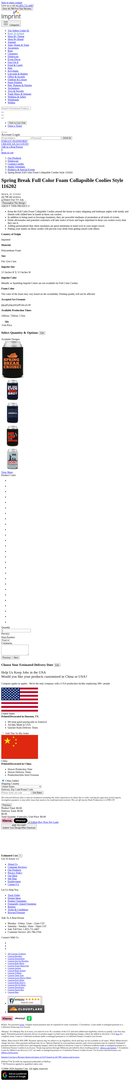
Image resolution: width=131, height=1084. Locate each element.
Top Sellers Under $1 (18, 30)
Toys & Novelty (16, 91)
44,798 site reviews (11, 197)
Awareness (13, 48)
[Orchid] (69, 573)
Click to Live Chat (17, 123)
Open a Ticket (15, 126)
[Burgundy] (69, 486)
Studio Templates (16, 166)
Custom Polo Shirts (16, 980)
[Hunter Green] (69, 535)
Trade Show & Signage (19, 94)
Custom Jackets (14, 968)
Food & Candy (15, 65)
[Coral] (69, 507)
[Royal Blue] (69, 600)
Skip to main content (11, 2)
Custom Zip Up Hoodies (18, 961)
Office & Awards (16, 76)
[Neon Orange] (69, 562)
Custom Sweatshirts (16, 959)
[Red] (69, 589)
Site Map (12, 878)
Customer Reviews (17, 867)
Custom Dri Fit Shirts (17, 985)
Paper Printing (15, 82)
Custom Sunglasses (16, 987)
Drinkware (13, 56)
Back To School (16, 33)
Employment (14, 881)
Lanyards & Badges (18, 73)
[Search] (2, 112)
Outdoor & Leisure (17, 79)
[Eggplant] (69, 518)
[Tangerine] (69, 611)
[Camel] (69, 491)
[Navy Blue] (69, 545)
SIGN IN (67, 138)
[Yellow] (69, 622)
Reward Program (16, 912)
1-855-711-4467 (25, 5)
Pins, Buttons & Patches (20, 85)
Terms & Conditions (18, 909)
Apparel (12, 42)
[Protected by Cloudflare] (26, 1012)
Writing (11, 102)
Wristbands (13, 99)
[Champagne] (69, 497)
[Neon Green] (69, 556)
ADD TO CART (19, 826)
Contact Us (13, 884)
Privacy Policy (15, 872)
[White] (69, 616)
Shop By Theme (16, 36)
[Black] (69, 480)
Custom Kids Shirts (16, 963)
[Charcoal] (69, 502)
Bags (10, 50)
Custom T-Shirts (15, 973)
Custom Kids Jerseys (16, 983)
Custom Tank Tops (16, 975)
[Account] (2, 132)
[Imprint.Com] (11, 19)
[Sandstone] (69, 605)
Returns (11, 906)
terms (22, 1025)
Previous (7, 657)
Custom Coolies (16, 163)
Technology (14, 88)
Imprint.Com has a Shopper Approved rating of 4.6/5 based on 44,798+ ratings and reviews (40, 1057)
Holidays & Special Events (21, 169)
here (117, 1034)
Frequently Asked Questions (22, 904)
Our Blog (12, 875)
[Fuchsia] (69, 524)
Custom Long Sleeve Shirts (19, 978)
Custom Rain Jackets (17, 971)
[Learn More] (30, 822)
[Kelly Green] (69, 540)
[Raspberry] (69, 584)
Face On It (13, 62)
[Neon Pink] (69, 567)
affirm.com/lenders (108, 1048)
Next (16, 657)
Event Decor (14, 59)
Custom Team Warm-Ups (18, 966)
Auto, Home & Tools (18, 45)
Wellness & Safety (17, 96)
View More (7, 472)
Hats (10, 68)
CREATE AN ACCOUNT (15, 144)
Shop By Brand (15, 39)
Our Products (14, 158)
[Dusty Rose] (69, 513)
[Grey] (69, 529)
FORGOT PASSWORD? (14, 141)
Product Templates (17, 901)
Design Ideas (14, 898)
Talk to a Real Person (12, 147)
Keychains (13, 71)
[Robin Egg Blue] (69, 594)
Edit (42, 333)
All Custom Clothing (17, 954)
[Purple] (69, 578)
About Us (13, 864)
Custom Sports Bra (16, 990)
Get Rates (37, 793)
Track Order (14, 895)
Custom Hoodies (15, 956)
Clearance (13, 53)
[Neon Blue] (69, 551)
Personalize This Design (14, 203)
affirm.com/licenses (9, 1053)
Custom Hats (13, 992)
